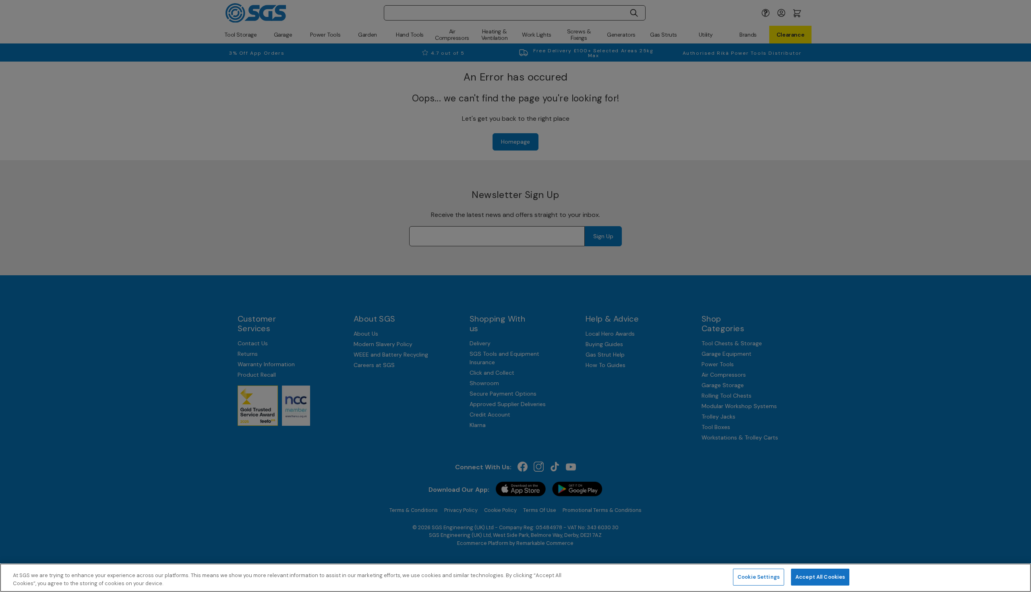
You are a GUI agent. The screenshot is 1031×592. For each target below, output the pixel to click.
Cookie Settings (758, 576)
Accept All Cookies (820, 576)
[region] (515, 577)
